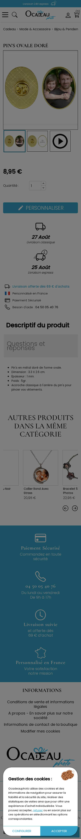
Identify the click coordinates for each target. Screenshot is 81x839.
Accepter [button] (59, 831)
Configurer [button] (21, 831)
